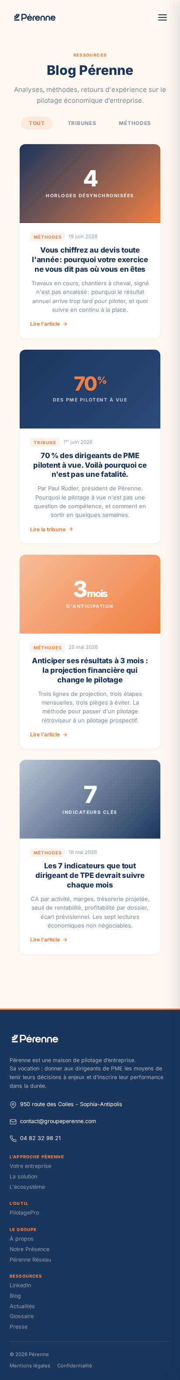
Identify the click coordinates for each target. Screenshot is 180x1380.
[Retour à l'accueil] (90, 1038)
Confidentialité (74, 1366)
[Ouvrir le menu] (162, 17)
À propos (22, 1238)
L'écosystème (27, 1187)
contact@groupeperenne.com (58, 1121)
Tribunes (82, 123)
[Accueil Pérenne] (35, 17)
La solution (23, 1176)
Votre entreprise (30, 1166)
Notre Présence (29, 1249)
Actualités (22, 1306)
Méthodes (135, 123)
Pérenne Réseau (30, 1259)
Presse (19, 1326)
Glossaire (22, 1316)
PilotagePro (24, 1212)
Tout (37, 123)
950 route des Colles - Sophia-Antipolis (71, 1104)
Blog (15, 1295)
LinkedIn (20, 1285)
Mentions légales (30, 1366)
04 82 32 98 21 (40, 1138)
